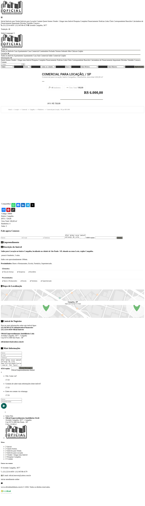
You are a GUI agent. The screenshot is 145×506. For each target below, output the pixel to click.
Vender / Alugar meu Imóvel (63, 21)
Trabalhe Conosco (33, 23)
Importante (16, 23)
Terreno (58, 51)
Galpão (80, 51)
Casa (15, 51)
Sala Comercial (42, 56)
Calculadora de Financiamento (101, 60)
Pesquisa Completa (80, 21)
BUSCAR (140, 67)
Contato (39, 21)
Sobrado (64, 51)
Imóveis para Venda (13, 21)
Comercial (35, 51)
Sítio (69, 51)
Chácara (74, 51)
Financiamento (93, 21)
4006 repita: (90, 238)
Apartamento (22, 51)
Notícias (102, 21)
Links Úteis (109, 21)
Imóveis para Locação (28, 21)
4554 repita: (5, 368)
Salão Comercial (54, 56)
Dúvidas (23, 23)
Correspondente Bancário (123, 21)
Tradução (4, 29)
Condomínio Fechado (47, 51)
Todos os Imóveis (7, 51)
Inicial (3, 21)
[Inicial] (11, 14)
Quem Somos (47, 21)
